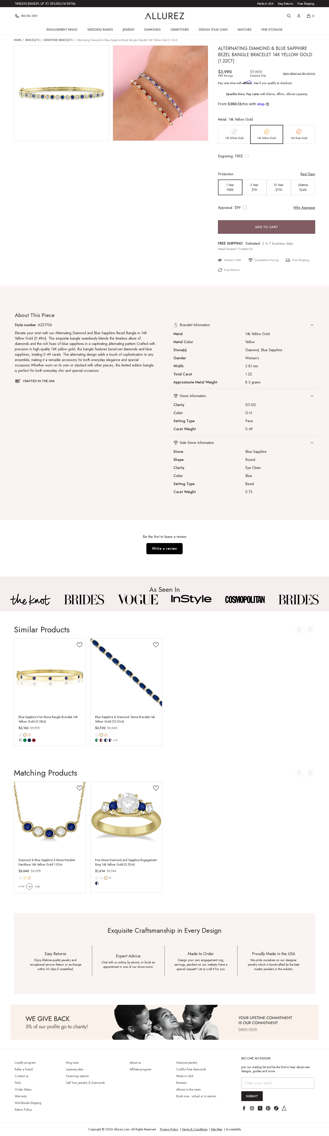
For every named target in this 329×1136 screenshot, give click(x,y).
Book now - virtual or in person (196, 1096)
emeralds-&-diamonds (97, 740)
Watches (244, 29)
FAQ (18, 1082)
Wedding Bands (100, 29)
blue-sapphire (29, 740)
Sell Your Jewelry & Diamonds (85, 1082)
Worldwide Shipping (28, 1103)
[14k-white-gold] (20, 735)
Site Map (216, 1129)
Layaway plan (74, 1069)
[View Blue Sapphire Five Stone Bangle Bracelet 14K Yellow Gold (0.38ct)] (50, 674)
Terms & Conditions (194, 1129)
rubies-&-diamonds (101, 740)
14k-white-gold (20, 735)
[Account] (299, 16)
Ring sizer (72, 1062)
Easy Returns (285, 3)
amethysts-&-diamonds (110, 740)
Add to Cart (266, 227)
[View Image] (30, 599)
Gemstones (180, 29)
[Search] (289, 16)
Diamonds (152, 29)
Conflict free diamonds (191, 1069)
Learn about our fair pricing (299, 73)
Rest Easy (307, 174)
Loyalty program (25, 1062)
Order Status (23, 1089)
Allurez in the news (188, 1089)
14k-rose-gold (29, 735)
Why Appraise (304, 207)
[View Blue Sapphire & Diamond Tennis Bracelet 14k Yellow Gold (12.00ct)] (126, 674)
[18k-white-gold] (101, 878)
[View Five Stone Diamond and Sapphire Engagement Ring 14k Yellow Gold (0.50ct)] (126, 818)
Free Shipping (305, 3)
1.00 (29, 886)
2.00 (37, 886)
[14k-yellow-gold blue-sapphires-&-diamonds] (106, 878)
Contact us (21, 1076)
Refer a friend (24, 1069)
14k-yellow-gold (25, 735)
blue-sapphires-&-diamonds (106, 740)
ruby (34, 740)
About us (135, 1062)
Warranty (21, 1096)
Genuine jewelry (186, 1062)
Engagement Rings (62, 29)
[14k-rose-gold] (29, 735)
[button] (266, 156)
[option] (234, 134)
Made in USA (265, 3)
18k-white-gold (101, 878)
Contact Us (245, 249)
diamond (20, 740)
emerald (25, 740)
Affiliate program (141, 1069)
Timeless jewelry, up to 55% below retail (45, 3)
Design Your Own (213, 29)
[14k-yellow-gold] (25, 878)
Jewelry (129, 29)
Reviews (181, 1082)
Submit (252, 1096)
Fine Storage (271, 29)
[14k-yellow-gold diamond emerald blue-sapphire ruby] (25, 735)
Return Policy (23, 1109)
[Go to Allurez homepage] (164, 16)
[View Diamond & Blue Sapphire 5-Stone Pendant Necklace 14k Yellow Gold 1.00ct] (50, 818)
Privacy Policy (169, 1129)
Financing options (77, 1076)
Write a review (164, 548)
